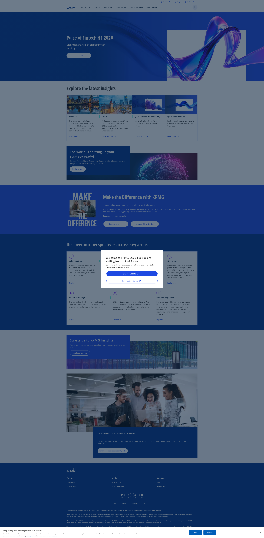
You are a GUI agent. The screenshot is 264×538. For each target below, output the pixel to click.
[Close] (260, 532)
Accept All (210, 532)
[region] (132, 532)
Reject (195, 532)
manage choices (31, 536)
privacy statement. (52, 536)
